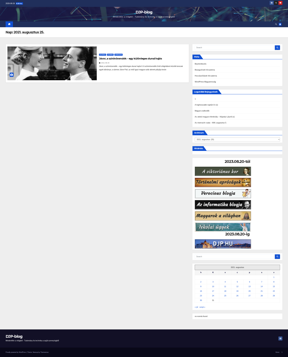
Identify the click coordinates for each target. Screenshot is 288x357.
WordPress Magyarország (205, 82)
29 (274, 296)
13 (250, 286)
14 (262, 286)
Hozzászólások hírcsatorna (206, 76)
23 (201, 296)
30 (201, 300)
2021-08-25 (105, 63)
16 (201, 291)
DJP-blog (144, 12)
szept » (202, 307)
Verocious (118, 54)
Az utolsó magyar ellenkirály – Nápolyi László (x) (215, 117)
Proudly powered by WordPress (16, 352)
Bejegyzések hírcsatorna (205, 70)
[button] (276, 24)
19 (237, 291)
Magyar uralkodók (202, 111)
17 (213, 291)
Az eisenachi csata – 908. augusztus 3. (211, 123)
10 (213, 286)
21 (262, 291)
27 (250, 296)
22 (274, 291)
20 (250, 291)
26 (237, 296)
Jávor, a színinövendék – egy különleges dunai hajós (130, 58)
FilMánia (110, 54)
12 (237, 286)
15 (274, 286)
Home (277, 352)
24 (213, 296)
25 (225, 296)
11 (225, 286)
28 (262, 296)
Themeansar (44, 352)
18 (225, 291)
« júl (196, 307)
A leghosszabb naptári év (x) (206, 105)
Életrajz (103, 54)
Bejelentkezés (200, 64)
